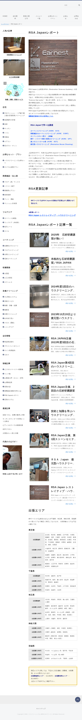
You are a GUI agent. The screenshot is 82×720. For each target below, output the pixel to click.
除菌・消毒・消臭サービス (14, 99)
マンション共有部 (10, 203)
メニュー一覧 (39, 17)
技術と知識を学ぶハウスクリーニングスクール (63, 415)
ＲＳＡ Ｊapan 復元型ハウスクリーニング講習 (63, 463)
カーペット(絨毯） (11, 218)
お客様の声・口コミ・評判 (13, 378)
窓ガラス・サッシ (10, 145)
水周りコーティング (11, 254)
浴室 (5, 124)
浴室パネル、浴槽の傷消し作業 (14, 415)
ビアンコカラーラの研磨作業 (13, 425)
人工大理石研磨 (14, 77)
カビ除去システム (10, 297)
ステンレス (8, 282)
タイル (6, 231)
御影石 (6, 310)
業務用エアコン (9, 190)
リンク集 (7, 374)
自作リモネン (7, 429)
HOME (5, 16)
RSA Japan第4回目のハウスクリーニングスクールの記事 (63, 366)
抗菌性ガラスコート (11, 246)
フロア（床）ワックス (12, 182)
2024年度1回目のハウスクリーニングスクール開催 (63, 290)
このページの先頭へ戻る (77, 699)
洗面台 (6, 137)
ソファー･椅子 (9, 186)
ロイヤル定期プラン (11, 167)
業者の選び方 (26, 17)
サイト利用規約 (9, 350)
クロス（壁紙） (9, 323)
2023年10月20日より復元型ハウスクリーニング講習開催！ (63, 318)
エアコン (7, 141)
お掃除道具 (8, 382)
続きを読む (70, 251)
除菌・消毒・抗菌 (10, 305)
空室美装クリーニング (14, 55)
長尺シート (8, 227)
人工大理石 (8, 278)
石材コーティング (10, 259)
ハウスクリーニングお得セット (14, 162)
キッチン (7, 128)
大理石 (6, 273)
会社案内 (15, 17)
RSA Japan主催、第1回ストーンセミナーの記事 (63, 439)
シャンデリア (9, 327)
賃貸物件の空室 (9, 120)
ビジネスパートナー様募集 (13, 369)
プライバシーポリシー (12, 346)
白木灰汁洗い (9, 318)
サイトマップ (41, 708)
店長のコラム (9, 399)
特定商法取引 (9, 342)
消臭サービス (9, 301)
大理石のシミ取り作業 (10, 433)
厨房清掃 (7, 195)
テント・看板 (9, 199)
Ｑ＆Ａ (6, 355)
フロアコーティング (11, 250)
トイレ (6, 133)
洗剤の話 (7, 386)
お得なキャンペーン (52, 17)
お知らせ (65, 17)
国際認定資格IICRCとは (12, 391)
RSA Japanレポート (11, 395)
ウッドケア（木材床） (12, 222)
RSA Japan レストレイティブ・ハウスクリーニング (63, 491)
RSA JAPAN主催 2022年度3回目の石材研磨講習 (62, 342)
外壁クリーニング (10, 314)
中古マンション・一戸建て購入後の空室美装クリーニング (14, 114)
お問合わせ (76, 17)
